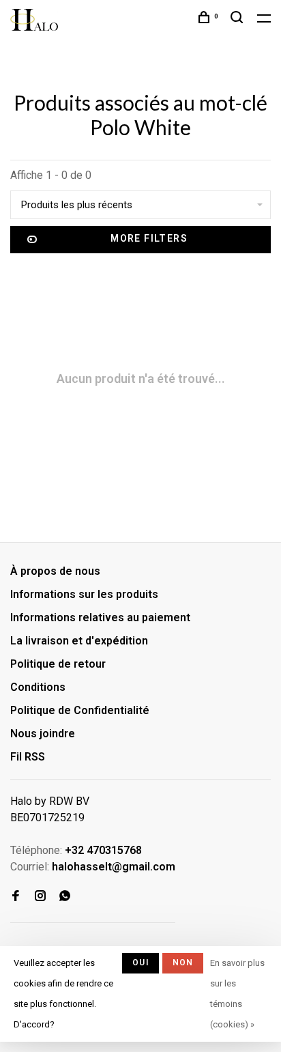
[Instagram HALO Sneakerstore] (40, 896)
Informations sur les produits (84, 594)
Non (183, 962)
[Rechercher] (239, 19)
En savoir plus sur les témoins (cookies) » (237, 993)
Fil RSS (27, 756)
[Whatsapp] (64, 896)
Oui (140, 962)
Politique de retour (58, 663)
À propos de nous (55, 571)
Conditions (37, 687)
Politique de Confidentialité (79, 710)
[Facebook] (15, 896)
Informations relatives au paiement (100, 617)
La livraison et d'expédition (79, 640)
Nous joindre (42, 733)
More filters (149, 238)
